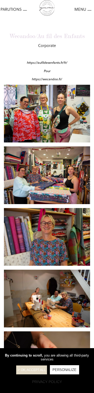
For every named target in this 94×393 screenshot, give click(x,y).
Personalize (64, 370)
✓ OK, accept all (31, 370)
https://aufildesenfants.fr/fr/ (47, 62)
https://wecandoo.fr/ (47, 79)
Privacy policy (47, 382)
